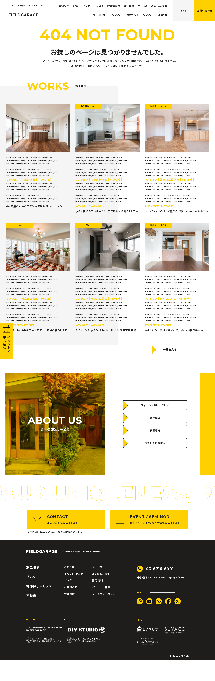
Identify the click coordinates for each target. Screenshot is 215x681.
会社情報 (129, 5)
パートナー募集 (101, 587)
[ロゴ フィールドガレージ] (23, 14)
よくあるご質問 (159, 5)
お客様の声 (113, 5)
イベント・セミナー (82, 5)
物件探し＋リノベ (139, 15)
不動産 (163, 15)
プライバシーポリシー (105, 593)
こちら (56, 532)
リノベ (116, 15)
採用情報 (97, 580)
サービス (142, 5)
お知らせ (64, 5)
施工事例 (98, 15)
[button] (204, 10)
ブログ (100, 5)
